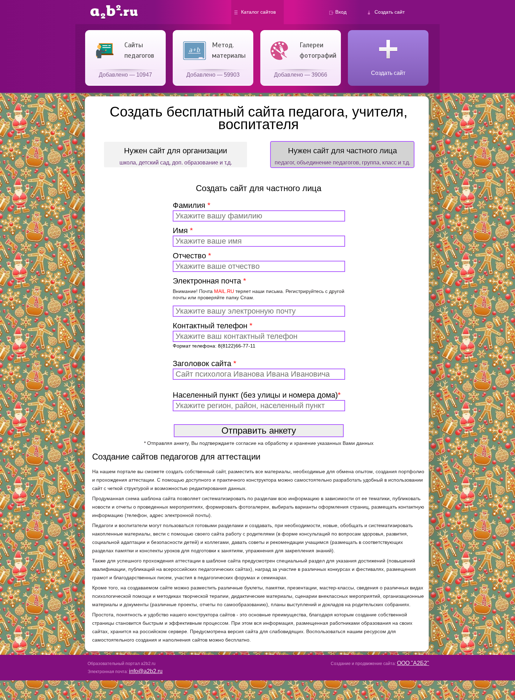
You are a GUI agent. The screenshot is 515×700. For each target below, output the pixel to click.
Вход (340, 12)
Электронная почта (258, 288)
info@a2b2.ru (146, 671)
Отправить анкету (258, 430)
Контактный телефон (214, 335)
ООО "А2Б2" (413, 663)
